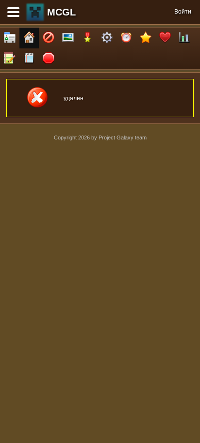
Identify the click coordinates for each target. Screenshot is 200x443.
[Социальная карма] (184, 38)
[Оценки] (145, 38)
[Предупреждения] (48, 58)
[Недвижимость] (29, 38)
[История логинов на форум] (29, 58)
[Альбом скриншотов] (68, 38)
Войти (182, 11)
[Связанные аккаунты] (165, 38)
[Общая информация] (9, 38)
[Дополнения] (107, 38)
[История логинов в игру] (9, 58)
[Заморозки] (126, 38)
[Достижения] (87, 38)
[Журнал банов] (48, 38)
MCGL (61, 12)
